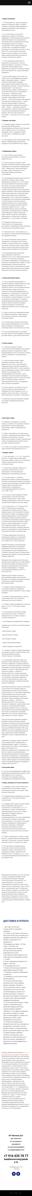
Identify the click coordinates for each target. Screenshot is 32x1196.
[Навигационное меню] (29, 2)
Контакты (23, 854)
